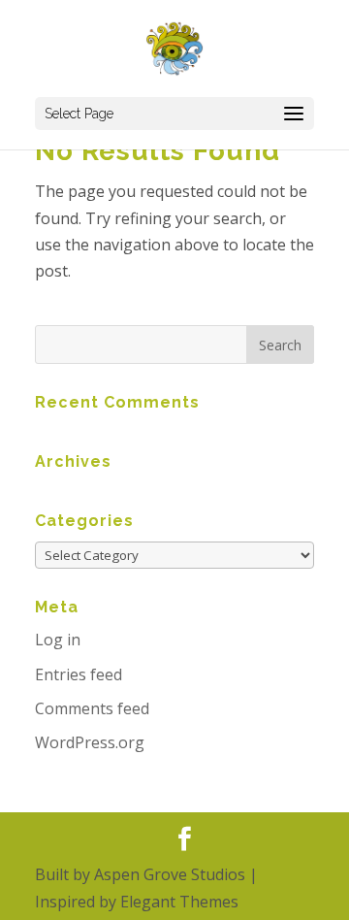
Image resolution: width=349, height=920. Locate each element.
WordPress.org (89, 742)
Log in (57, 639)
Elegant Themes (179, 901)
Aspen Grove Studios (169, 874)
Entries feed (78, 674)
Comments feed (92, 708)
